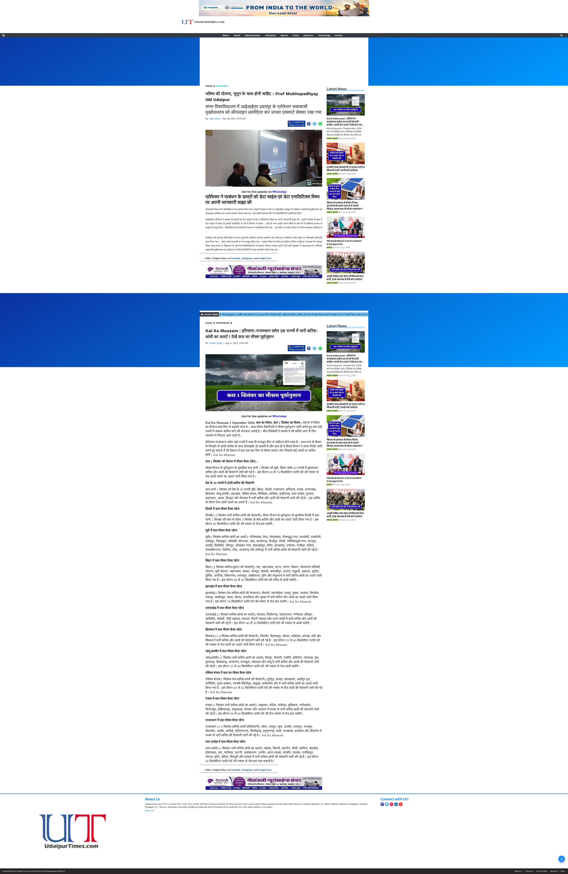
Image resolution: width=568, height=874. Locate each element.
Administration (252, 35)
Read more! (150, 810)
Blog (562, 871)
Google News (265, 258)
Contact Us (529, 871)
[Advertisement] (284, 58)
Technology (324, 35)
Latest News (337, 89)
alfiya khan (214, 118)
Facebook (235, 258)
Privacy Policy (541, 871)
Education (270, 35)
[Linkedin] (396, 804)
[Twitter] (387, 804)
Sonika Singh (215, 343)
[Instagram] (391, 804)
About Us (152, 799)
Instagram (247, 258)
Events (338, 35)
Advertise (554, 871)
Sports (284, 35)
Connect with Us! (394, 799)
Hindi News (223, 322)
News (226, 35)
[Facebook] (382, 804)
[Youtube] (400, 804)
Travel (236, 35)
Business (308, 35)
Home (208, 85)
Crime (296, 35)
